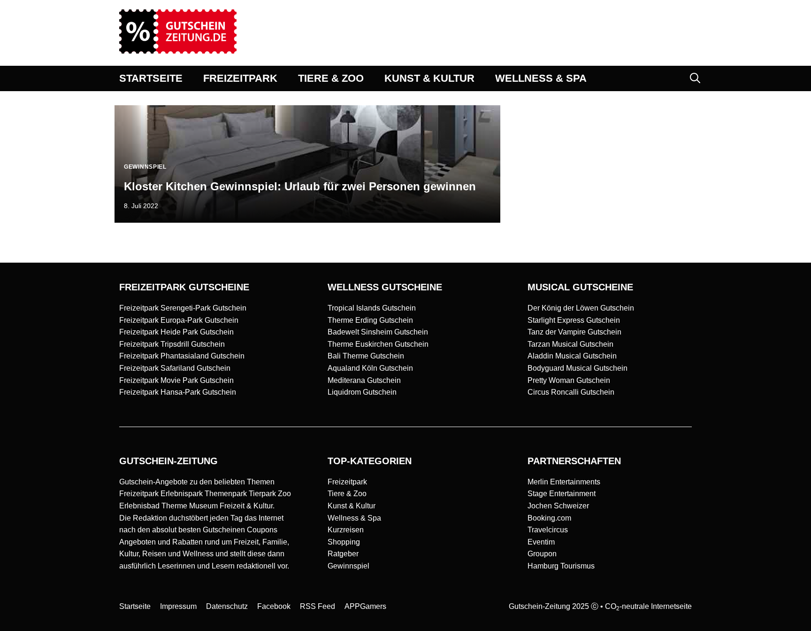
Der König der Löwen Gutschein (581, 308)
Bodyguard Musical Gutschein (577, 368)
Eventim (541, 542)
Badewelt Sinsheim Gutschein (378, 332)
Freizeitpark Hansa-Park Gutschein (177, 392)
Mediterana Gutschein (364, 380)
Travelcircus (548, 530)
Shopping (344, 542)
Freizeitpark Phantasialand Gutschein (182, 356)
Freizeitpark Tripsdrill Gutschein (172, 344)
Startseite (135, 606)
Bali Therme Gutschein (366, 356)
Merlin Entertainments (564, 482)
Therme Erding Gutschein (370, 320)
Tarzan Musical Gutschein (570, 344)
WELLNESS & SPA (541, 78)
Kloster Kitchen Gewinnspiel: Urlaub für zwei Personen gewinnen (300, 186)
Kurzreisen (346, 530)
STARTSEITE (151, 78)
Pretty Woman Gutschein (569, 380)
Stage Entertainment (562, 494)
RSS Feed (317, 606)
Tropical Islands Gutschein (372, 308)
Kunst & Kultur (351, 506)
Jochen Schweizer (558, 506)
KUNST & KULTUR (429, 78)
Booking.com (549, 518)
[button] (695, 78)
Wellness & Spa (354, 518)
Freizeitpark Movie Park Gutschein (176, 380)
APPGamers (365, 606)
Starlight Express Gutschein (574, 320)
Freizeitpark (347, 482)
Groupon (542, 554)
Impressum (178, 606)
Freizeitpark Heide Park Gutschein (176, 332)
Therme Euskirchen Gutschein (378, 344)
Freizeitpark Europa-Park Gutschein (178, 320)
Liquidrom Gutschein (362, 392)
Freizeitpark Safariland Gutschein (174, 368)
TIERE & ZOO (331, 78)
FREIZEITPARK (240, 78)
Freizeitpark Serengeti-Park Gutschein (182, 308)
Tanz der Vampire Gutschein (574, 332)
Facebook (274, 606)
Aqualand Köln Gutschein (370, 368)
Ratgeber (343, 554)
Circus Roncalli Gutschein (571, 392)
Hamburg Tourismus (561, 566)
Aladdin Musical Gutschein (572, 356)
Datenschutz (227, 606)
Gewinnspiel (348, 566)
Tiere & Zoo (347, 494)
